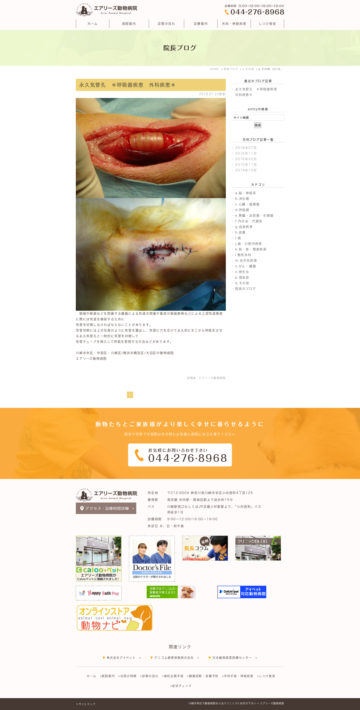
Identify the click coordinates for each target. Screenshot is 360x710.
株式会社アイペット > (124, 657)
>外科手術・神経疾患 (238, 676)
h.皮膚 (240, 232)
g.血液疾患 (244, 226)
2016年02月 (246, 159)
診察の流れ (166, 23)
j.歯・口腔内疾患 (248, 243)
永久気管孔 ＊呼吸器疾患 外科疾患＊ (127, 84)
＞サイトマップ (86, 704)
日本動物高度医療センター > (234, 657)
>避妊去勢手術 (173, 676)
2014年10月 (246, 170)
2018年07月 (246, 147)
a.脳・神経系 (245, 193)
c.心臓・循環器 (247, 204)
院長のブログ (245, 288)
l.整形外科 (243, 254)
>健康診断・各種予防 (203, 676)
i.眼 (238, 238)
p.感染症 (242, 277)
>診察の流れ (149, 676)
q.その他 (242, 283)
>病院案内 (107, 676)
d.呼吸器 (242, 209)
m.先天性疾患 (246, 260)
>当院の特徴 (127, 676)
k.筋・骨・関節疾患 (251, 249)
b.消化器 (242, 198)
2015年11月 (246, 164)
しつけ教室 (267, 23)
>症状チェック (181, 685)
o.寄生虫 (242, 271)
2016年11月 (246, 153)
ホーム (93, 23)
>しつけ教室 (266, 676)
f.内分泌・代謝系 (248, 221)
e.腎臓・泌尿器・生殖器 (254, 215)
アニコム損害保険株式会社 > (176, 657)
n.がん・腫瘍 (245, 266)
